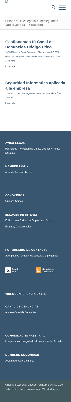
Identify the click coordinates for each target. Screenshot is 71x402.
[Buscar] (51, 7)
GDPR (56, 52)
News (8, 56)
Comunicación (23, 226)
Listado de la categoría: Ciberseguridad (31, 21)
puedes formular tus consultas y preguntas (34, 255)
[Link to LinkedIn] (46, 397)
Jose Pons (10, 61)
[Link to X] (40, 397)
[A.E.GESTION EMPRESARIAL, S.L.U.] (29, 7)
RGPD (41, 56)
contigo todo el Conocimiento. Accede (41, 341)
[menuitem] (51, 7)
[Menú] (60, 7)
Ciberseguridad (45, 52)
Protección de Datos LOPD (24, 56)
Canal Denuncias (29, 52)
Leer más (10, 66)
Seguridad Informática (46, 93)
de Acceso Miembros (22, 360)
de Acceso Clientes (21, 172)
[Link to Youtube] (57, 397)
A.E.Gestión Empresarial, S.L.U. (35, 220)
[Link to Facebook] (51, 397)
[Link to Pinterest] (63, 397)
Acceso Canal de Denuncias (20, 312)
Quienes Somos (14, 201)
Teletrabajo (50, 56)
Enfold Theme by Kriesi (16, 393)
